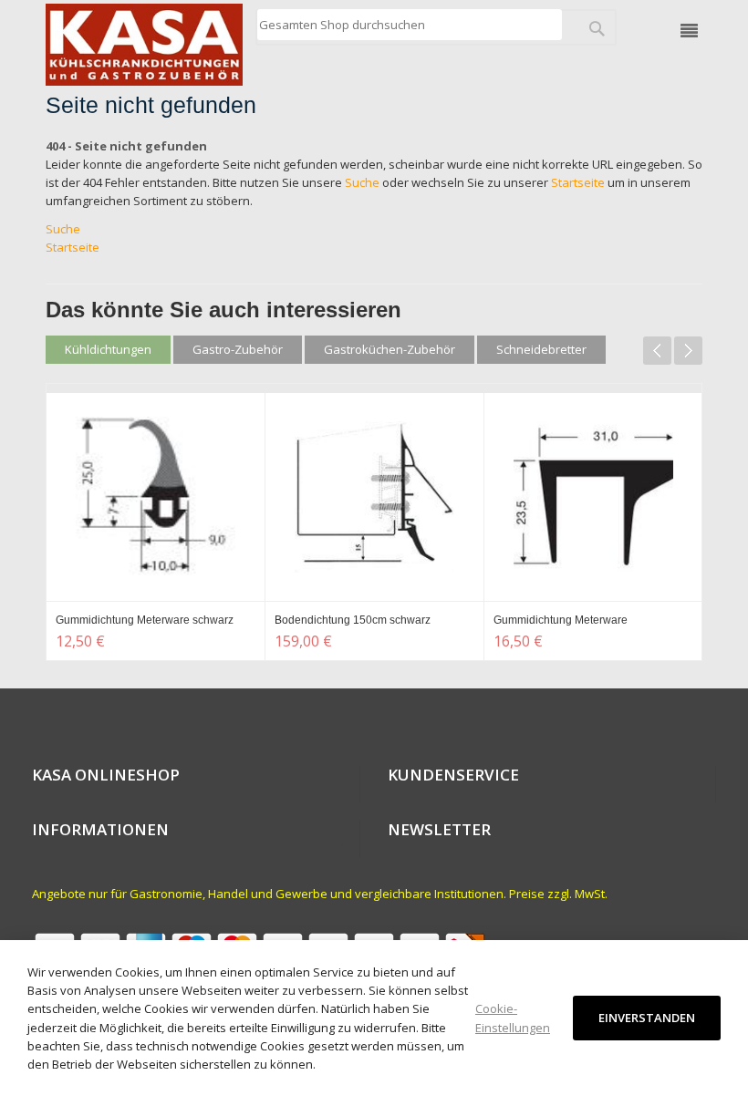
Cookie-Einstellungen (512, 1017)
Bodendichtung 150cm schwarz (353, 620)
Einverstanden (646, 1017)
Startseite (578, 182)
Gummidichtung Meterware (560, 620)
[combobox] (409, 24)
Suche (362, 182)
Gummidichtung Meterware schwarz (145, 620)
